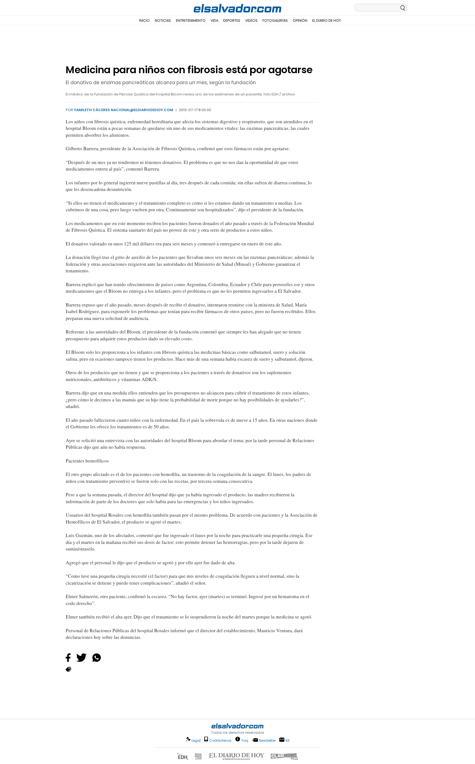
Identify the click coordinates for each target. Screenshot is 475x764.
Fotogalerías (275, 20)
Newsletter (267, 740)
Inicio (144, 20)
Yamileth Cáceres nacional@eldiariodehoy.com (123, 110)
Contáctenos (220, 740)
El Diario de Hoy (326, 20)
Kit (287, 740)
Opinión (300, 20)
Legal (196, 740)
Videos (251, 20)
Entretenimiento (191, 20)
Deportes (231, 20)
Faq (245, 740)
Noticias (163, 20)
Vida (214, 20)
